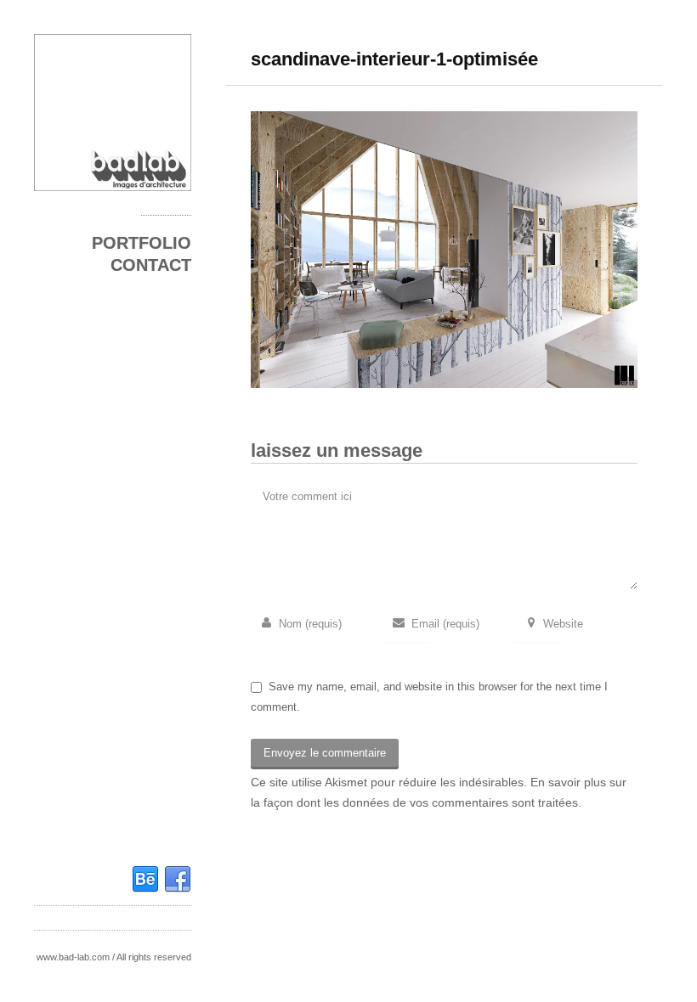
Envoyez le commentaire (325, 752)
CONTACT (150, 265)
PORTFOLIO (141, 243)
